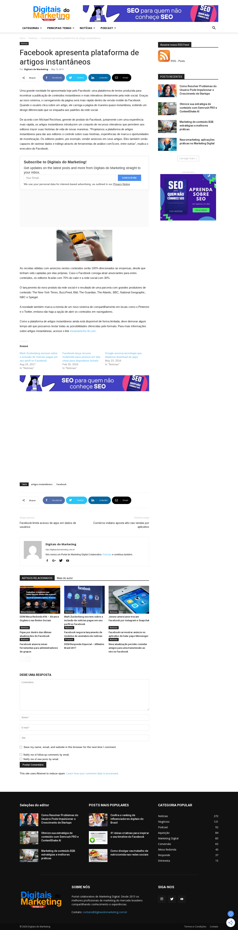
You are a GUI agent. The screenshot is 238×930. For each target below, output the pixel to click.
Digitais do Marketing (36, 69)
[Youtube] (69, 561)
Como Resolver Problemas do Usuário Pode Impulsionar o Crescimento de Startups (198, 90)
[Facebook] (49, 561)
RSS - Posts (177, 60)
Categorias (30, 28)
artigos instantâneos (41, 484)
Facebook (61, 484)
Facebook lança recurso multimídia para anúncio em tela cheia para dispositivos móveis (81, 357)
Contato (214, 926)
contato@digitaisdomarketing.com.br (105, 912)
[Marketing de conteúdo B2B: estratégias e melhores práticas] (167, 126)
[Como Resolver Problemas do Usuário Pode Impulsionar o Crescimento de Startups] (167, 90)
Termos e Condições (195, 926)
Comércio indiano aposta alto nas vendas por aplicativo (121, 525)
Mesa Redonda (28, 612)
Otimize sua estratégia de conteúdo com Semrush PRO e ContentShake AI (198, 108)
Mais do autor (65, 578)
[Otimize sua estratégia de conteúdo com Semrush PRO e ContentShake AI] (167, 108)
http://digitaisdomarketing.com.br (60, 549)
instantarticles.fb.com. (83, 331)
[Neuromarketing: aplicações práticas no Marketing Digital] (167, 144)
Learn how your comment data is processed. (92, 773)
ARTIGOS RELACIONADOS (37, 578)
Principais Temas (59, 28)
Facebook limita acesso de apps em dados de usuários (48, 525)
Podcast (107, 28)
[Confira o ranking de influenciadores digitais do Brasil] (98, 819)
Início (22, 38)
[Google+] (55, 561)
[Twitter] (62, 561)
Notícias (86, 28)
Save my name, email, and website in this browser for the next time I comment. (70, 747)
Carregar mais (186, 158)
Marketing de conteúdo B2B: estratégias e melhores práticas (197, 125)
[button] (213, 28)
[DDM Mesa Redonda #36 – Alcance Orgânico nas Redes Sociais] (40, 600)
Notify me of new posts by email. (41, 759)
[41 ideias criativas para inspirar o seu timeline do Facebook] (98, 837)
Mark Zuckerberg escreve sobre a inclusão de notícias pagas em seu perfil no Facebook (39, 357)
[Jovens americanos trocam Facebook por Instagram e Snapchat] (129, 600)
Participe (107, 554)
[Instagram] (161, 899)
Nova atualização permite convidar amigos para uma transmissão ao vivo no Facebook (128, 648)
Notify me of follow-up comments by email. (46, 754)
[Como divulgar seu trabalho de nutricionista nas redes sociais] (98, 855)
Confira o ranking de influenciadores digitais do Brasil (127, 819)
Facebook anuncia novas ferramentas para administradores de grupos (39, 648)
